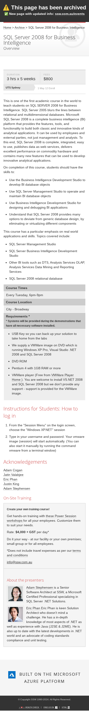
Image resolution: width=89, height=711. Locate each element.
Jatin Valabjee (13, 475)
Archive (20, 27)
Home (7, 27)
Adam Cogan (12, 470)
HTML (64, 707)
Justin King (11, 484)
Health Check (32, 707)
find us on (49, 707)
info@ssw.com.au (19, 562)
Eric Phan (10, 479)
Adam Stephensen (16, 488)
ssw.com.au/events (70, 14)
